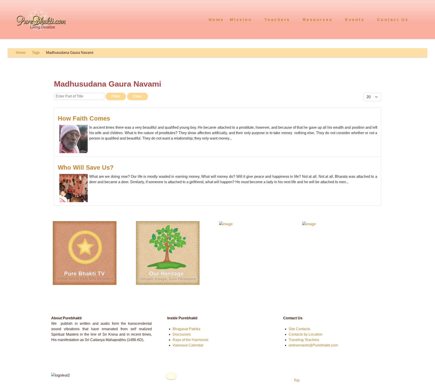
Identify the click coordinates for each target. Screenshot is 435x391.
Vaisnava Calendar (188, 345)
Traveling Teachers (304, 340)
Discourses (182, 334)
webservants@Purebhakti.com (313, 345)
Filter (115, 96)
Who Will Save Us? (86, 167)
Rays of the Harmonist (190, 340)
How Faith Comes (84, 118)
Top (296, 380)
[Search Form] (423, 19)
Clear (137, 96)
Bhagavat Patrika (186, 329)
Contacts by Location (305, 334)
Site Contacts (299, 329)
